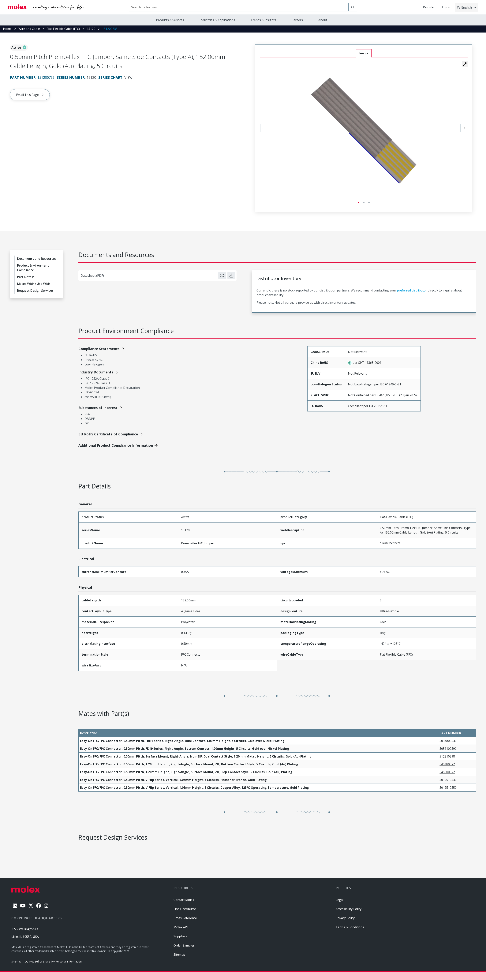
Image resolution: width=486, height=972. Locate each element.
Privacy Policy (345, 918)
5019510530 (448, 780)
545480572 (447, 764)
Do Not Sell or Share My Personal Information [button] (53, 961)
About (322, 20)
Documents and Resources (36, 258)
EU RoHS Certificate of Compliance (108, 434)
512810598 (447, 756)
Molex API (181, 927)
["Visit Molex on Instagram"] (46, 905)
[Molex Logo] (46, 7)
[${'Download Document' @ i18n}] (231, 275)
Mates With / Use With (33, 284)
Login (446, 7)
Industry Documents (95, 372)
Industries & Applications (217, 20)
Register (429, 7)
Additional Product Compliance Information (115, 445)
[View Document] (222, 275)
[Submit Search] (353, 7)
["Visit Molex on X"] (31, 905)
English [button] (466, 7)
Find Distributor (185, 909)
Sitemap (16, 961)
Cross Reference (185, 918)
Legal (339, 900)
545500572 (447, 772)
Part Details (26, 277)
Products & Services (170, 20)
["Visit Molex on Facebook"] (39, 905)
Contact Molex (184, 900)
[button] (464, 64)
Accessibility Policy (348, 909)
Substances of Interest (97, 407)
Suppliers (180, 936)
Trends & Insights (263, 20)
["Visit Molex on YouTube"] (23, 905)
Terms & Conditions (350, 927)
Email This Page (27, 95)
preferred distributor (412, 290)
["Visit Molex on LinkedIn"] (15, 905)
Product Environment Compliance (33, 267)
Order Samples (184, 945)
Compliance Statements (98, 348)
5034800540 (448, 741)
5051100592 (448, 748)
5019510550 (448, 787)
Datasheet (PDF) (92, 275)
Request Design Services (35, 290)
